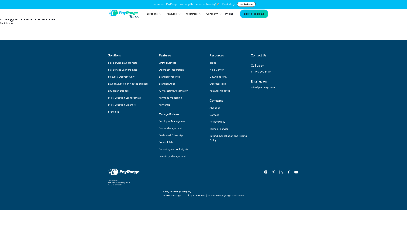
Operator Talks (218, 83)
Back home (6, 23)
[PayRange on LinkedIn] (281, 172)
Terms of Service (219, 129)
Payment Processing (170, 97)
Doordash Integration (171, 69)
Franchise (113, 111)
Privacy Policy (217, 122)
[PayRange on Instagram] (265, 172)
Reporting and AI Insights (173, 149)
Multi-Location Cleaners (122, 104)
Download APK (218, 76)
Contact (214, 115)
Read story (228, 4)
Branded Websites (169, 76)
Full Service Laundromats (122, 69)
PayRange (246, 4)
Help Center (217, 69)
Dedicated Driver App (171, 135)
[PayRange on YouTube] (296, 172)
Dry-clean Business (119, 90)
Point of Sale (166, 142)
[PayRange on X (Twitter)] (273, 172)
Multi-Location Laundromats (124, 97)
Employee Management (172, 121)
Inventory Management (172, 156)
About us (215, 108)
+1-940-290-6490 (261, 71)
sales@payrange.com (263, 87)
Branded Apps (167, 83)
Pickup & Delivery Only (121, 76)
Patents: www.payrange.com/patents (225, 195)
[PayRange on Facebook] (288, 172)
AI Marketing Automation (173, 90)
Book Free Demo (254, 13)
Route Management (170, 128)
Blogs (213, 62)
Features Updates (220, 90)
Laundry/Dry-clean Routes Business (128, 83)
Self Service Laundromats (122, 62)
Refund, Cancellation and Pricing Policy (228, 138)
